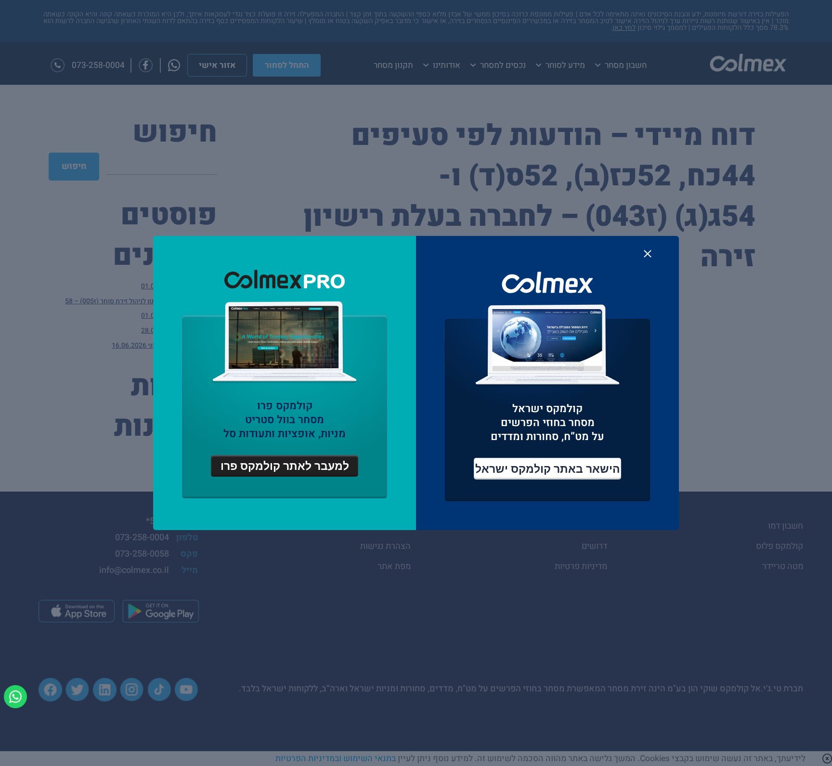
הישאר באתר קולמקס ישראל (547, 468)
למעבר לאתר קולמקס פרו (285, 465)
